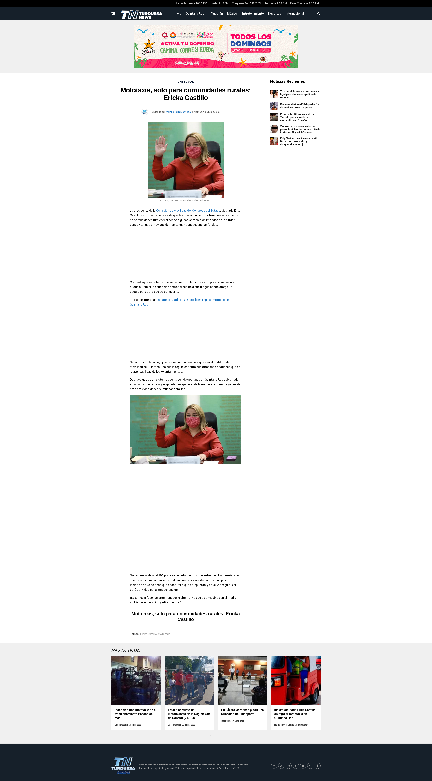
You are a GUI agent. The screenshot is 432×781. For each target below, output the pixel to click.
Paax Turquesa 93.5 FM (304, 3)
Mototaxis (164, 634)
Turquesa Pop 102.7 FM (246, 3)
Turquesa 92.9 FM (276, 3)
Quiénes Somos (229, 765)
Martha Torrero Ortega (178, 112)
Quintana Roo (195, 13)
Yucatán (217, 13)
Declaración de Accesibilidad (173, 765)
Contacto (243, 765)
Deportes (274, 13)
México (232, 13)
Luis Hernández (121, 725)
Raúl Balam (226, 721)
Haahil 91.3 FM (219, 3)
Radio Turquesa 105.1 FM (191, 3)
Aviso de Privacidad (148, 765)
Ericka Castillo (148, 634)
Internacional (295, 13)
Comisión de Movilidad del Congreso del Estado (188, 210)
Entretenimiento (252, 13)
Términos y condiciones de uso (204, 765)
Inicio (177, 13)
